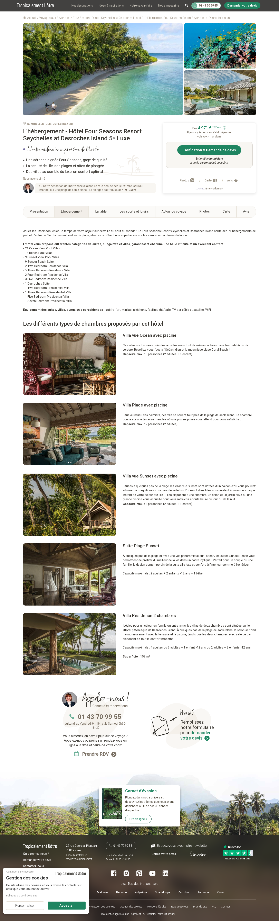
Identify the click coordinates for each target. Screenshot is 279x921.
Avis (230, 180)
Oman (221, 892)
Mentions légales (156, 906)
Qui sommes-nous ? (36, 853)
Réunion (121, 892)
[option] (70, 364)
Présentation (39, 211)
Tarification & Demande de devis (209, 150)
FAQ (214, 906)
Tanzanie (204, 892)
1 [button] (68, 462)
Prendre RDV (96, 754)
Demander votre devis (37, 859)
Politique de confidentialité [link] (21, 895)
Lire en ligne (137, 819)
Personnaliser (25, 905)
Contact (225, 906)
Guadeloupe (162, 892)
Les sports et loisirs (134, 211)
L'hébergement (71, 211)
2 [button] (70, 462)
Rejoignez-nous (180, 906)
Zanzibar (184, 892)
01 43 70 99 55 (99, 717)
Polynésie (141, 892)
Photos (185, 180)
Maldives (102, 892)
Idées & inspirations (111, 5)
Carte (208, 180)
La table (101, 211)
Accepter (66, 905)
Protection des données (102, 906)
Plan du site (200, 906)
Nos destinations (82, 5)
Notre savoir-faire (141, 5)
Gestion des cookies (131, 906)
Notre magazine (168, 5)
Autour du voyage (174, 211)
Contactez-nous (33, 866)
